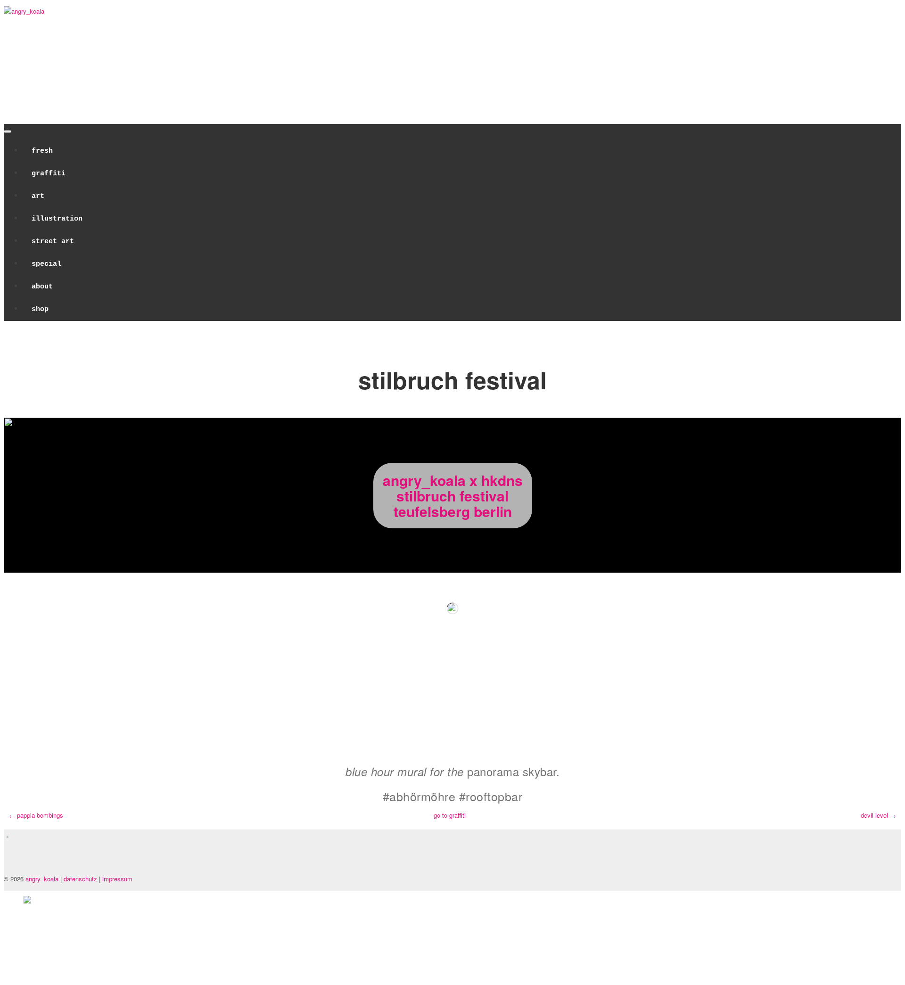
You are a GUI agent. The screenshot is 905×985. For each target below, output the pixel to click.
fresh (42, 151)
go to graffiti (450, 815)
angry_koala (41, 878)
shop (40, 309)
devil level (878, 815)
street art (53, 242)
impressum (117, 878)
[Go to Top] (27, 938)
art (38, 196)
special (46, 264)
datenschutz (81, 878)
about (42, 287)
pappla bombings (36, 815)
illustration (57, 219)
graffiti (49, 174)
